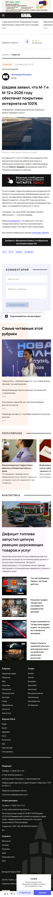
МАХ (4, 861)
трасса (19, 252)
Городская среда (9, 673)
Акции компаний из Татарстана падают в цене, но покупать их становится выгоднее (40, 627)
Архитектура (7, 747)
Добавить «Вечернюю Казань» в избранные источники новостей (26, 242)
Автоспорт (32, 689)
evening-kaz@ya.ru (15, 775)
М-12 (11, 252)
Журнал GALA (8, 719)
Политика (6, 685)
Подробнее (25, 892)
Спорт (31, 668)
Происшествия (8, 693)
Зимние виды (33, 697)
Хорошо (42, 892)
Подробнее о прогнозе (10, 43)
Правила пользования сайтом (14, 790)
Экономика (6, 689)
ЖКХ (3, 681)
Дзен (4, 853)
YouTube (5, 845)
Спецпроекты (7, 751)
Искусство (6, 740)
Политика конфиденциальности (15, 794)
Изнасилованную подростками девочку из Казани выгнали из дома (17, 468)
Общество (16, 54)
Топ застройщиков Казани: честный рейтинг (40, 581)
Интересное (33, 705)
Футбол (31, 673)
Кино (4, 736)
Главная (5, 54)
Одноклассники (8, 857)
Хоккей (31, 677)
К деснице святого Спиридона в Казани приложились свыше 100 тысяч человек (20, 23)
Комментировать (17, 304)
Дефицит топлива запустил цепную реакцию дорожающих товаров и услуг (22, 542)
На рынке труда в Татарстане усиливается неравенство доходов (39, 605)
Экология (6, 709)
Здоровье (6, 732)
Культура (5, 697)
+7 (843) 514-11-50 (17, 771)
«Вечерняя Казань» (21, 74)
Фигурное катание (35, 693)
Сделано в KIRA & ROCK (11, 883)
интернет (29, 252)
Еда (3, 744)
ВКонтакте (6, 841)
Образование (7, 705)
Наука (4, 701)
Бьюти (4, 728)
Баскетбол (32, 685)
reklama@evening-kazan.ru (18, 809)
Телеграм (6, 849)
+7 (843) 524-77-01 (17, 805)
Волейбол (32, 681)
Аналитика (11, 495)
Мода (4, 724)
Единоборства (34, 701)
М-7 (4, 252)
